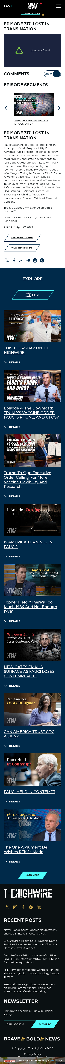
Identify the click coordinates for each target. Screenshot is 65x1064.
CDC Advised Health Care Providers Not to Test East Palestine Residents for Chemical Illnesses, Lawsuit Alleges (30, 944)
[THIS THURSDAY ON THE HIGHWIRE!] (32, 326)
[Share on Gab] (21, 260)
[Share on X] (7, 260)
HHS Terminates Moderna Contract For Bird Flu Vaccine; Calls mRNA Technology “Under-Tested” (32, 973)
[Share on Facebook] (14, 260)
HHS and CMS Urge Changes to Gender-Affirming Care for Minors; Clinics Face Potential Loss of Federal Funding (29, 988)
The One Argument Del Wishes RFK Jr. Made (26, 850)
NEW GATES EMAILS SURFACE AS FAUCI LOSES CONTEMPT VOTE (29, 671)
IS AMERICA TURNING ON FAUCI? (28, 544)
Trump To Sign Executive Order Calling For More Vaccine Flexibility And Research (27, 480)
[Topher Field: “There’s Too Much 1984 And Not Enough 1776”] (32, 580)
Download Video (22, 238)
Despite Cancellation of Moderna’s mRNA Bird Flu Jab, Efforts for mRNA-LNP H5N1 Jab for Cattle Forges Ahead (31, 959)
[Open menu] (58, 6)
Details (14, 362)
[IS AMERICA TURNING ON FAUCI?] (32, 520)
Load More (32, 875)
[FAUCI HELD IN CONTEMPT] (32, 769)
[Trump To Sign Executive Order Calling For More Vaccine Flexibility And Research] (32, 450)
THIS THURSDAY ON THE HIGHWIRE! (27, 350)
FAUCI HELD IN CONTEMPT (29, 792)
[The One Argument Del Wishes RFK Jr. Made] (32, 825)
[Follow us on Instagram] (15, 907)
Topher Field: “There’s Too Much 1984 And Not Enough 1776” (30, 607)
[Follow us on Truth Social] (39, 908)
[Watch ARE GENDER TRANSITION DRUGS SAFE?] (34, 104)
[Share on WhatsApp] (41, 260)
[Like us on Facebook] (23, 907)
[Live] (32, 6)
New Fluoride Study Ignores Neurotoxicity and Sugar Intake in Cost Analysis (30, 932)
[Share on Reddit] (35, 260)
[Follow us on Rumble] (31, 908)
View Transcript (21, 248)
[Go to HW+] (8, 6)
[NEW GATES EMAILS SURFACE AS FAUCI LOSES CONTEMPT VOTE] (32, 645)
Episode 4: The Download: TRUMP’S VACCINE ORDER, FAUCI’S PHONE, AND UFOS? (31, 412)
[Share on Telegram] (28, 260)
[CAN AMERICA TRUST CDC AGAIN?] (32, 709)
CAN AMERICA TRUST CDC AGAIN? (29, 734)
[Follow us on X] (7, 907)
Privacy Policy (32, 1054)
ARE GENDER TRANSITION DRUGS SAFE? (31, 122)
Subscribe (45, 1024)
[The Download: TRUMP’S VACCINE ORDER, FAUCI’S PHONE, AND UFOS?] (32, 386)
